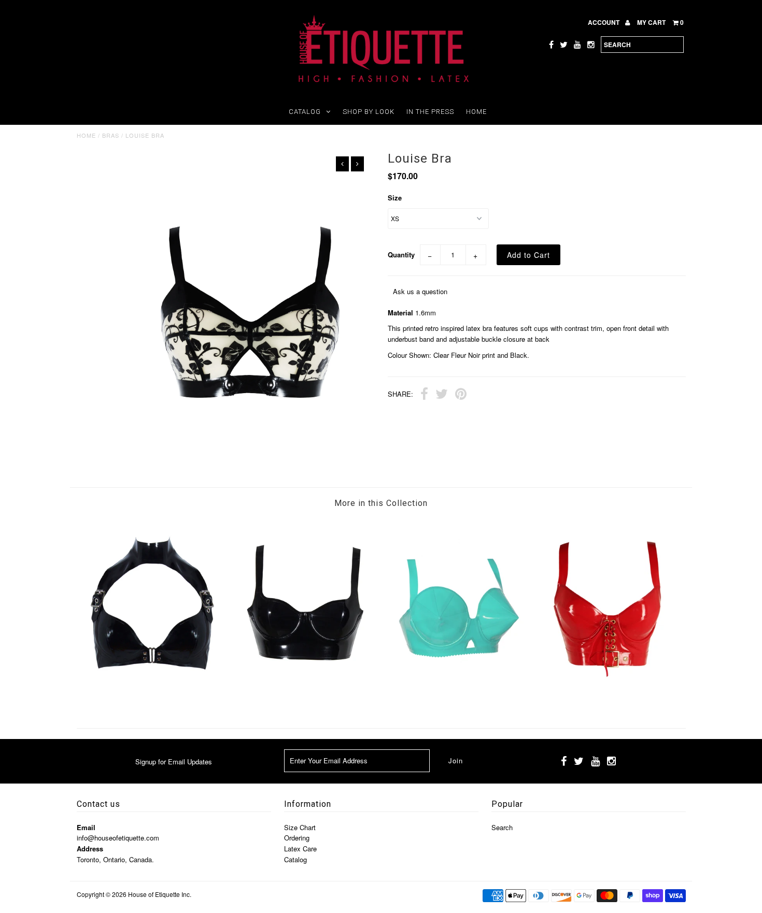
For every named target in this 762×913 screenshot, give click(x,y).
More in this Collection (381, 503)
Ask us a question (420, 291)
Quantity (401, 254)
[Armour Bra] (304, 701)
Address (90, 848)
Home (476, 111)
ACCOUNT (604, 22)
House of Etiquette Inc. (159, 894)
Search (502, 827)
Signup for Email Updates (173, 761)
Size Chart (300, 827)
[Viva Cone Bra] (457, 701)
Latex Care (300, 848)
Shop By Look (368, 111)
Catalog (305, 111)
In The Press (430, 111)
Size (395, 197)
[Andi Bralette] (152, 701)
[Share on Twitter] (441, 395)
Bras (110, 135)
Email (86, 827)
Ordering (296, 838)
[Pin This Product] (461, 395)
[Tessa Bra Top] (609, 701)
